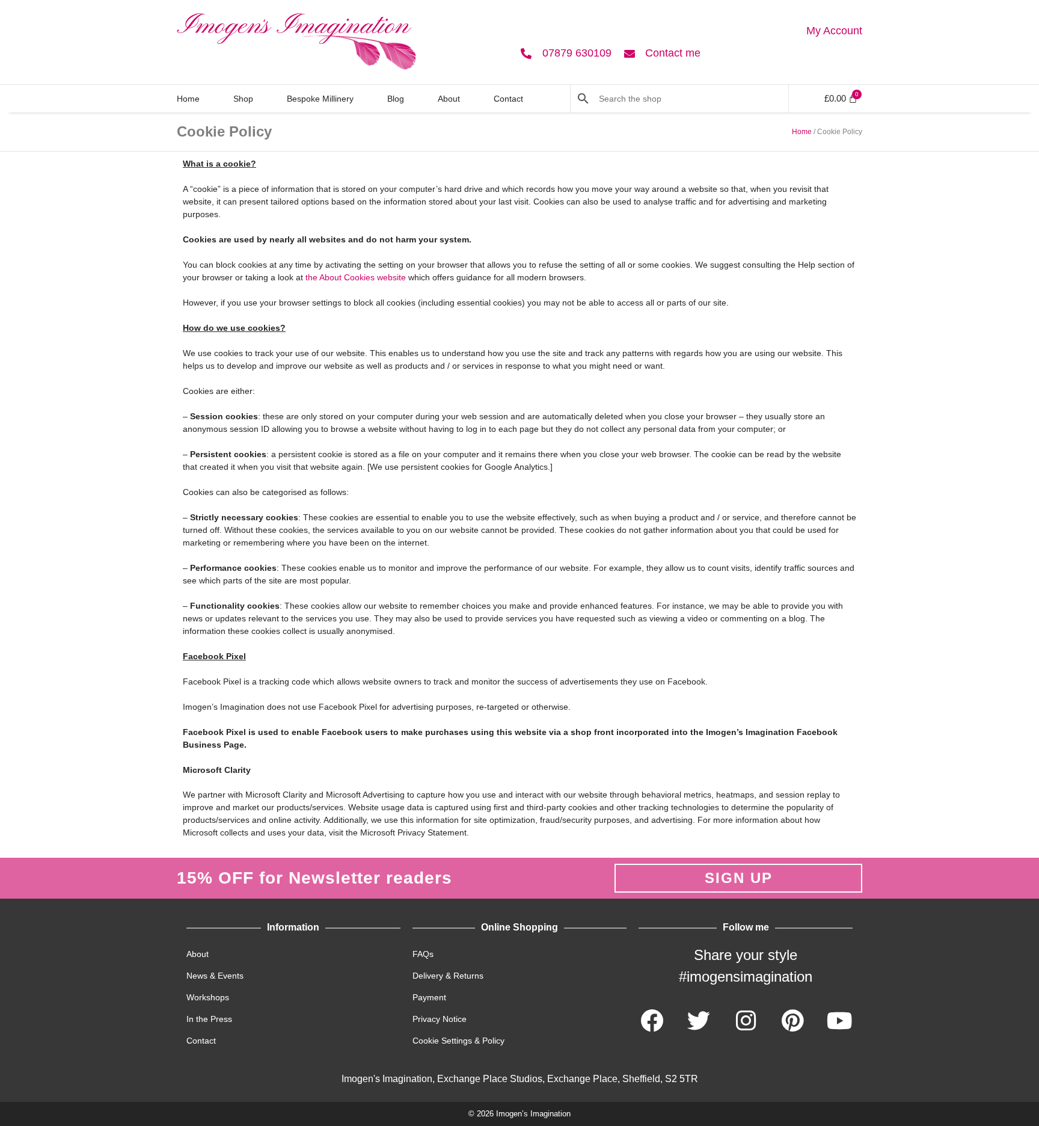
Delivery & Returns (447, 975)
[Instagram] (745, 1020)
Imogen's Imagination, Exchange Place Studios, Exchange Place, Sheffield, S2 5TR (520, 1079)
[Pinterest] (792, 1020)
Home (188, 98)
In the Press (209, 1019)
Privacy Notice (439, 1019)
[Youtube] (839, 1020)
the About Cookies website (355, 277)
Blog (395, 98)
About (449, 98)
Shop (243, 98)
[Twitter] (698, 1020)
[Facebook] (651, 1020)
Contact (508, 98)
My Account (834, 31)
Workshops (207, 997)
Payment (429, 997)
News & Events (215, 975)
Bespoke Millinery (320, 98)
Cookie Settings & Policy (458, 1040)
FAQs (423, 954)
